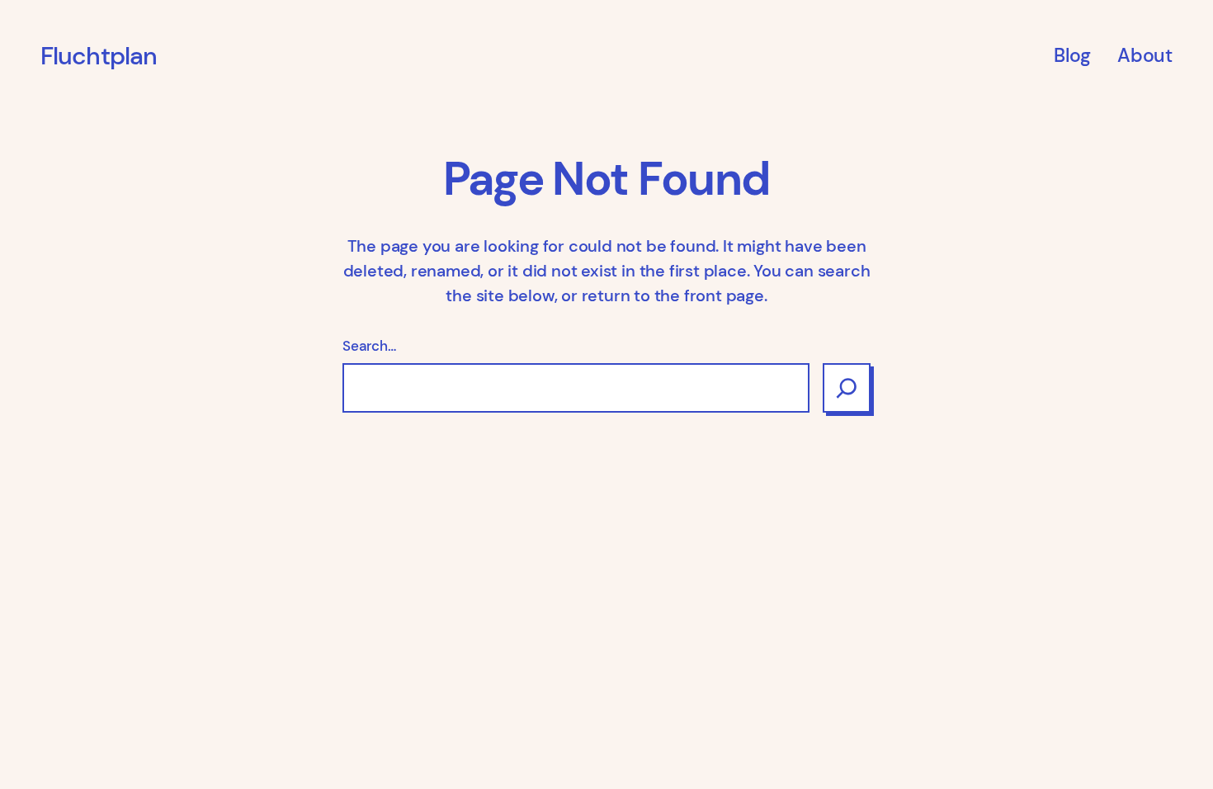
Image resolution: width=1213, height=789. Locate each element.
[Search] (847, 388)
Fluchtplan (98, 56)
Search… (369, 346)
